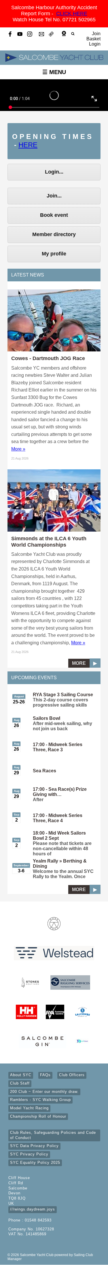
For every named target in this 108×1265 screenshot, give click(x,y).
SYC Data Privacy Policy (34, 1146)
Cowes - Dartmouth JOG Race (48, 358)
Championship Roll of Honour (38, 1117)
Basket (93, 38)
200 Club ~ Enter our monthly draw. (44, 1092)
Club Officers (72, 1075)
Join (96, 33)
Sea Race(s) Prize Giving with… (60, 792)
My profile (54, 254)
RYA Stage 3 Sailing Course (63, 694)
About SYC (20, 1075)
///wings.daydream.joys (32, 1209)
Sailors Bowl (46, 718)
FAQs (45, 1075)
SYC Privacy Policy (29, 1154)
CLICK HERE (71, 13)
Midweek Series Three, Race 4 (57, 818)
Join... (54, 196)
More (79, 663)
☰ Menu (54, 72)
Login (95, 44)
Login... (54, 172)
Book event (54, 215)
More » (18, 449)
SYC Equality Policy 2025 (35, 1163)
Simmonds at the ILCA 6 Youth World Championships (48, 541)
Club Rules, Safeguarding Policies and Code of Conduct (53, 1135)
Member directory (54, 234)
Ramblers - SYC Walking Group (40, 1100)
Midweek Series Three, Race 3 (57, 747)
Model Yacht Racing (29, 1108)
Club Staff (20, 1083)
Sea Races (44, 770)
